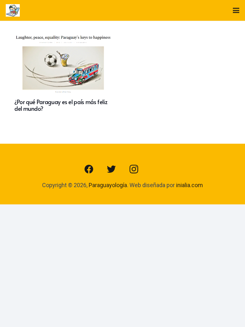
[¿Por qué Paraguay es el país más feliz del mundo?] (64, 39)
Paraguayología (108, 185)
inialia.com (189, 185)
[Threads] (156, 169)
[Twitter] (111, 169)
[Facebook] (89, 169)
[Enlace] (13, 10)
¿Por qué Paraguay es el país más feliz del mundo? (60, 105)
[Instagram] (133, 169)
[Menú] (236, 11)
